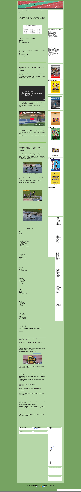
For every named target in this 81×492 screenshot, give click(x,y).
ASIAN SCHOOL (58, 222)
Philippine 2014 (58, 269)
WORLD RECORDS (58, 304)
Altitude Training (50, 37)
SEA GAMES (57, 276)
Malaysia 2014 (57, 250)
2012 (50, 461)
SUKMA (57, 291)
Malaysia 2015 (57, 251)
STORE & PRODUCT (40, 8)
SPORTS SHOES (58, 286)
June (51, 449)
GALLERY (57, 241)
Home (32, 422)
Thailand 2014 (57, 293)
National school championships (37, 353)
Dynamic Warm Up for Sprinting (52, 32)
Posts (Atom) (26, 423)
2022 (50, 428)
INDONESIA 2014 (58, 243)
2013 (50, 460)
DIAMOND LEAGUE (58, 237)
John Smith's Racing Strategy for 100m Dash (54, 50)
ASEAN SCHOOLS (58, 218)
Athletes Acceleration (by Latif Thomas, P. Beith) (54, 473)
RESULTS (57, 273)
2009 (50, 464)
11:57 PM (29, 338)
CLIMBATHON (57, 235)
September (51, 446)
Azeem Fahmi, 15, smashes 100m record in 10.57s (30, 342)
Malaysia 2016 (57, 252)
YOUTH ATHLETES (58, 305)
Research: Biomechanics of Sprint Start (53, 39)
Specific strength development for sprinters (54, 55)
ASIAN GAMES (58, 221)
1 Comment (32, 143)
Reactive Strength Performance (52, 38)
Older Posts (44, 422)
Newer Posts (21, 422)
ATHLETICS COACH (58, 224)
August (51, 447)
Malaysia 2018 (57, 254)
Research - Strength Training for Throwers (54, 53)
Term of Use (52, 485)
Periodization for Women (52, 52)
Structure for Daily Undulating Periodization (54, 46)
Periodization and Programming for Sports (53, 30)
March (51, 452)
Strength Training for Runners (52, 31)
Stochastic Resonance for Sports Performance (54, 48)
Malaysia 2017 (57, 253)
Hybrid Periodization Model (52, 54)
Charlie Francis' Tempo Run (52, 34)
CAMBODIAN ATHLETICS (59, 234)
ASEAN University (58, 219)
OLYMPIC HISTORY (58, 268)
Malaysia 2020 (57, 256)
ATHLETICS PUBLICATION (31, 8)
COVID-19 (57, 236)
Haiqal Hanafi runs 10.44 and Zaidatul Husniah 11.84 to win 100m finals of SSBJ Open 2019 (31, 148)
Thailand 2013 (57, 292)
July (50, 448)
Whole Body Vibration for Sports (52, 33)
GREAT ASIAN (57, 242)
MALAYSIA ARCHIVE (58, 258)
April (51, 451)
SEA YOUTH (57, 277)
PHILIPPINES (57, 270)
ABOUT (25, 8)
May (51, 450)
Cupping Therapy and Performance (53, 47)
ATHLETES (57, 223)
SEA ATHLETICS (58, 275)
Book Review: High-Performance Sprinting (53, 36)
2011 (50, 462)
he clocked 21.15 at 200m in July (34, 373)
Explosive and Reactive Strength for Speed (54, 49)
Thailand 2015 (57, 294)
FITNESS (57, 238)
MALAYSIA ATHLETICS (58, 259)
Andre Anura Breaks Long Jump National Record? (30, 388)
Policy (48, 485)
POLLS (57, 271)
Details (53, 184)
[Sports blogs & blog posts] (43, 486)
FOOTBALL (57, 240)
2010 (50, 463)
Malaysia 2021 (57, 257)
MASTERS (57, 260)
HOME (20, 8)
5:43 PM (29, 384)
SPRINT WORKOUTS (58, 287)
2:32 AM (29, 143)
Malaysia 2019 (24, 64)
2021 (50, 429)
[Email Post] (36, 63)
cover (57, 184)
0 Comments (33, 63)
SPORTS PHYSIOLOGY (59, 285)
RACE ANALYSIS (58, 272)
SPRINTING (57, 288)
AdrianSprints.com (27, 4)
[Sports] (34, 486)
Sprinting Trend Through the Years (53, 35)
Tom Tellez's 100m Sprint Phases (53, 51)
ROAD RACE (57, 274)
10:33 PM (29, 63)
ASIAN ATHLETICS (58, 220)
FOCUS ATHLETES (58, 239)
